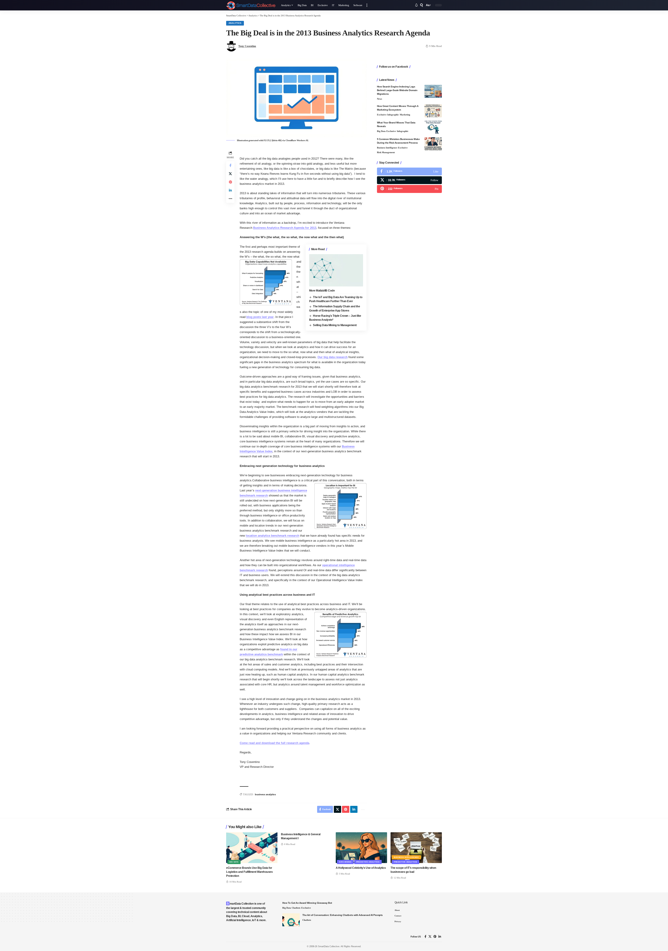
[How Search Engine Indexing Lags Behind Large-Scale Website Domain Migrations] (433, 91)
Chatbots (296, 908)
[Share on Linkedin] (230, 190)
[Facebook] (409, 171)
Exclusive (382, 114)
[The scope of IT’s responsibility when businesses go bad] (416, 847)
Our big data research (332, 357)
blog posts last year (260, 317)
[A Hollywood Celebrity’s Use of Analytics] (361, 847)
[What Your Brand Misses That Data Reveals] (433, 127)
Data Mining (345, 862)
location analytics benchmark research (272, 535)
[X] (409, 180)
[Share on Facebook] (230, 165)
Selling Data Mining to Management (335, 325)
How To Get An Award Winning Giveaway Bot (307, 902)
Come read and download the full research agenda (274, 743)
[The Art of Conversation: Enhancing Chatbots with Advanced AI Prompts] (291, 919)
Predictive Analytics (368, 862)
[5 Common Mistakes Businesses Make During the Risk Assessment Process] (433, 143)
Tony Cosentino (247, 46)
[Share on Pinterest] (230, 182)
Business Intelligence (387, 147)
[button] (366, 5)
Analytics (235, 23)
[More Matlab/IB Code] (336, 270)
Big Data (381, 131)
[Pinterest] (409, 189)
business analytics (265, 794)
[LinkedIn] (440, 936)
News (379, 99)
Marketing (405, 114)
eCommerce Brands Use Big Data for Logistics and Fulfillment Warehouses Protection (249, 871)
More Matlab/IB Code (322, 290)
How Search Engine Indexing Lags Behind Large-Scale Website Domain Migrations (397, 90)
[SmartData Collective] (250, 5)
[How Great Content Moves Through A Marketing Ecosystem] (433, 110)
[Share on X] (230, 173)
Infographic (393, 114)
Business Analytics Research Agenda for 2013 (284, 227)
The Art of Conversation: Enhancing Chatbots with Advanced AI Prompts (342, 915)
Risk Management (386, 152)
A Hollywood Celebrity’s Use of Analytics (361, 867)
